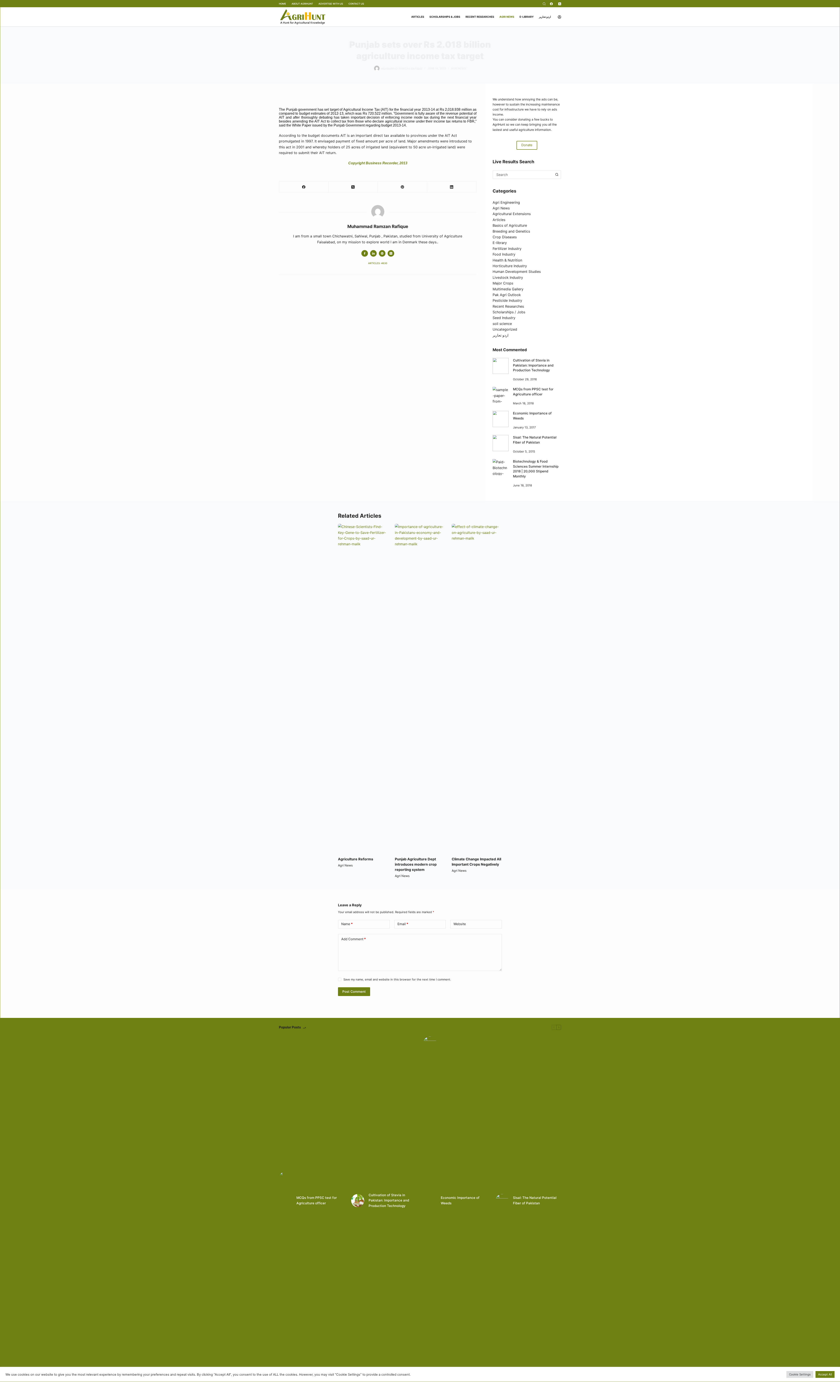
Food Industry (504, 254)
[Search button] (557, 175)
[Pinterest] (402, 187)
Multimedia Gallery (508, 289)
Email (402, 924)
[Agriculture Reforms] (363, 688)
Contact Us (356, 3)
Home (282, 3)
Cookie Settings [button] (800, 1374)
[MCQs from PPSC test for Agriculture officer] (501, 395)
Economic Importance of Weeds (460, 1200)
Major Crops (503, 283)
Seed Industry (504, 318)
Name (347, 924)
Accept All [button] (825, 1374)
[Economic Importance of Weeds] (501, 419)
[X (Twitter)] (559, 3)
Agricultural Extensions (512, 214)
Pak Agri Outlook (507, 295)
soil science (502, 323)
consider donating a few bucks (527, 119)
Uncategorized (505, 329)
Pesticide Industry (507, 300)
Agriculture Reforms (355, 859)
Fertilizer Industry (507, 248)
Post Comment (354, 991)
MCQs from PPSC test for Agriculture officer (316, 1200)
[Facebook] (551, 3)
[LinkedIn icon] (373, 253)
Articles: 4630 (377, 263)
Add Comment (353, 939)
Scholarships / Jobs (509, 312)
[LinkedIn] (452, 187)
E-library (527, 16)
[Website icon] (382, 253)
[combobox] (523, 174)
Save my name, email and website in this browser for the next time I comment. (397, 979)
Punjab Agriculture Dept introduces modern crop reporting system (416, 864)
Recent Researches (480, 16)
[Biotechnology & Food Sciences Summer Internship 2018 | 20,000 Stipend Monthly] (501, 467)
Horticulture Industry (510, 266)
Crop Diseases (505, 237)
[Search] (544, 3)
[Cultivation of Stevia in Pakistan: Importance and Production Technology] (501, 366)
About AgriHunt (302, 3)
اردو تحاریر (545, 16)
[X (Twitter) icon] (391, 253)
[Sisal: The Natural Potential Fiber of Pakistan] (501, 443)
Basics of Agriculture (510, 225)
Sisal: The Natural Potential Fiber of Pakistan (534, 1200)
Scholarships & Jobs (444, 16)
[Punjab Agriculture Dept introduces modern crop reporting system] (420, 688)
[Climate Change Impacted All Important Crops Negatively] (477, 688)
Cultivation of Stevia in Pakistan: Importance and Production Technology (533, 365)
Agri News (506, 16)
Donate (526, 145)
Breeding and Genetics (511, 231)
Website (459, 924)
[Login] (559, 17)
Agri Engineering (506, 202)
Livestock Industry (508, 277)
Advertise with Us (330, 3)
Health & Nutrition (507, 260)
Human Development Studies (517, 271)
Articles (417, 16)
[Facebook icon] (364, 253)
